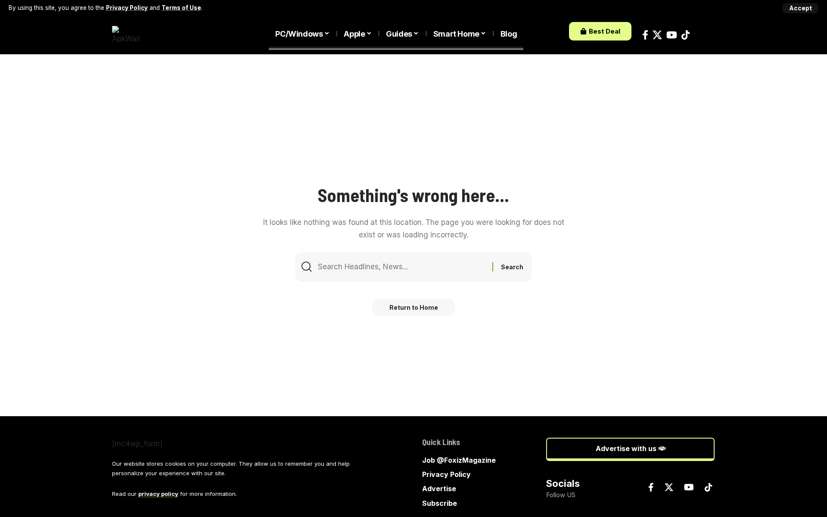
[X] (657, 35)
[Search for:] (401, 267)
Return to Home (413, 307)
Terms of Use (181, 7)
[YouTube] (671, 35)
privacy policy (158, 493)
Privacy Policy (127, 7)
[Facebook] (645, 35)
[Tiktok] (685, 35)
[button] (800, 8)
